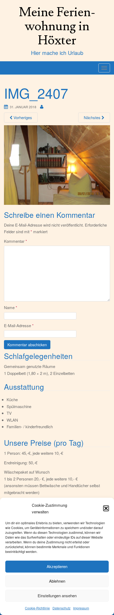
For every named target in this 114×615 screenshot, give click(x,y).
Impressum (81, 608)
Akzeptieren (57, 566)
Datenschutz (61, 608)
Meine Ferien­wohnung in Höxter (57, 26)
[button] (106, 508)
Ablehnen (57, 581)
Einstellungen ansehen (57, 595)
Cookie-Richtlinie (37, 608)
